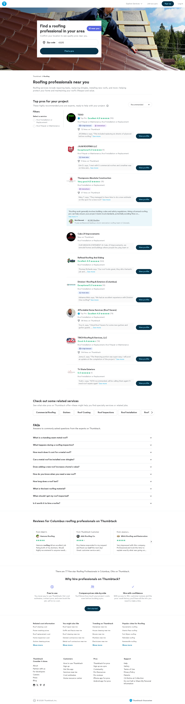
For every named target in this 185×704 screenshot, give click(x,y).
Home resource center (72, 678)
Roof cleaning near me (71, 634)
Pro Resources (99, 672)
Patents (127, 675)
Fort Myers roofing (129, 634)
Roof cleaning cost (40, 627)
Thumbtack (37, 76)
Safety (126, 666)
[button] (82, 118)
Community (98, 669)
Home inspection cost (41, 638)
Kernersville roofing (129, 641)
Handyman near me (99, 627)
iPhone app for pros (102, 678)
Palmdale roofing (128, 638)
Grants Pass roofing (129, 630)
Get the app (68, 669)
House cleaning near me (101, 630)
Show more (38, 645)
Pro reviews (98, 675)
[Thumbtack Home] (4, 3)
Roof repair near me (70, 627)
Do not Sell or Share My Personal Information (137, 682)
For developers (39, 672)
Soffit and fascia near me (72, 630)
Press (35, 678)
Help (126, 663)
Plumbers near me (99, 638)
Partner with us (39, 669)
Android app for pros (102, 681)
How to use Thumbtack (73, 663)
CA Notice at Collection (134, 678)
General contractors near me (73, 638)
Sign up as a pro (100, 666)
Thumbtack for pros (102, 663)
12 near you (94, 28)
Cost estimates (69, 675)
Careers (36, 675)
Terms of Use (129, 669)
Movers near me (98, 634)
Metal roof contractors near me (74, 641)
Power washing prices (41, 630)
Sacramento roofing (129, 627)
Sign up (66, 666)
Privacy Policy (129, 672)
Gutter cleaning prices (41, 641)
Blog (35, 681)
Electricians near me (99, 641)
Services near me (70, 672)
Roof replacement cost (41, 634)
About (35, 666)
